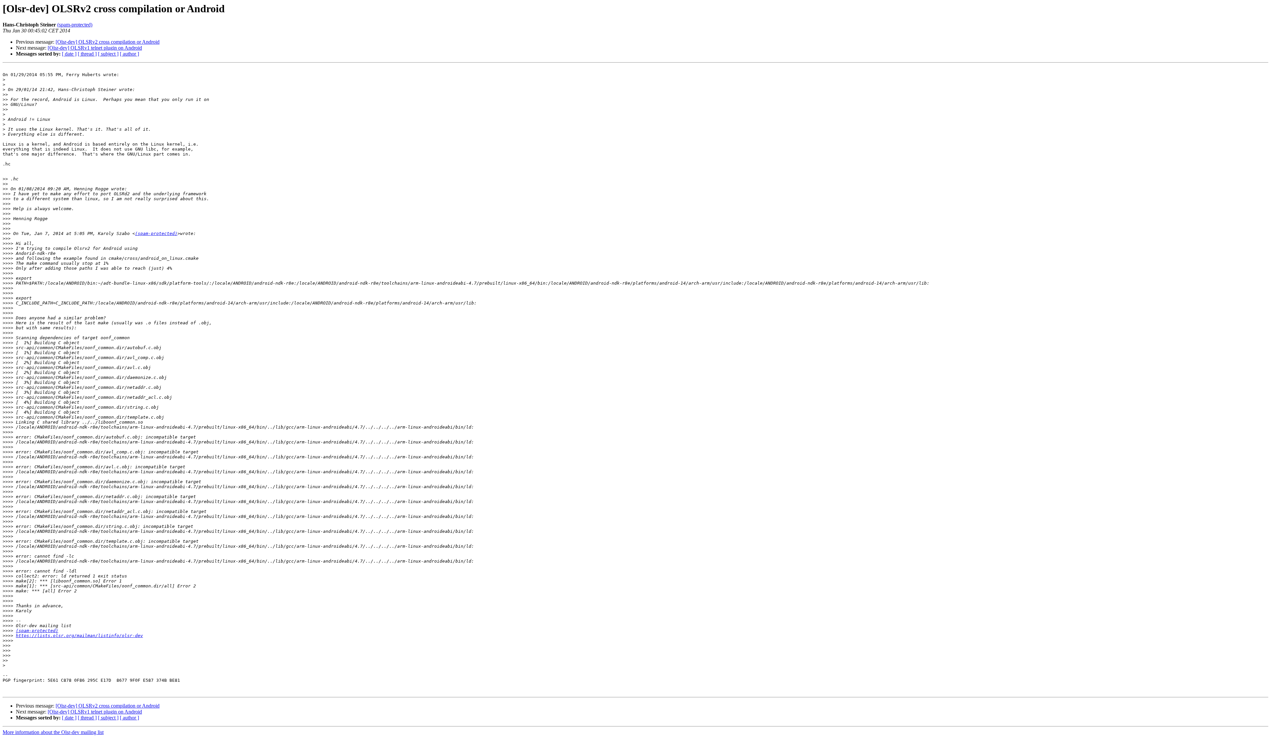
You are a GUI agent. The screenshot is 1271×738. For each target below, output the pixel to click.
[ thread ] (87, 54)
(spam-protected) (74, 24)
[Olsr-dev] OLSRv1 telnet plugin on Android (95, 48)
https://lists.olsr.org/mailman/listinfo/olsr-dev (79, 635)
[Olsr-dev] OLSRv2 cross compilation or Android (108, 42)
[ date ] (69, 54)
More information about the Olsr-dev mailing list (53, 732)
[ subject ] (108, 54)
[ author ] (129, 54)
